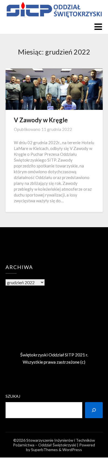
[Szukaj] (94, 410)
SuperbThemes (44, 449)
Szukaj (13, 396)
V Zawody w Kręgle (41, 120)
